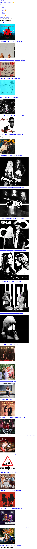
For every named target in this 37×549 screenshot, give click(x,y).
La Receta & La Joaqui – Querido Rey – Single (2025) (10, 490)
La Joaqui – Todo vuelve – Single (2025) (8, 381)
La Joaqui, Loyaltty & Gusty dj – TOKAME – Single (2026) (12, 187)
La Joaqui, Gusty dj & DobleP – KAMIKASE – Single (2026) (12, 218)
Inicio (3, 7)
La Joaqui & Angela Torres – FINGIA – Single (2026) (10, 281)
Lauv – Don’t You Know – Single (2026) (9, 97)
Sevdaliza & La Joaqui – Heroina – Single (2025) (9, 472)
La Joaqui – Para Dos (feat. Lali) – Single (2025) (9, 454)
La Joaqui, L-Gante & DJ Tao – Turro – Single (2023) (10, 545)
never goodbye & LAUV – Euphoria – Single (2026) (12, 60)
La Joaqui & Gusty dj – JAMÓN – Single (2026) (9, 344)
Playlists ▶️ (4, 10)
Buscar (1, 18)
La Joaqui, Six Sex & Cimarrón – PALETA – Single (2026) (11, 313)
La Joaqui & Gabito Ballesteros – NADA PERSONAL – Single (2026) (14, 362)
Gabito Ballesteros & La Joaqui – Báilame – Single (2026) (11, 155)
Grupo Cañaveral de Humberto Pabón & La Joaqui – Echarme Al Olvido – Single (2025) (17, 435)
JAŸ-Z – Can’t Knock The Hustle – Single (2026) (12, 134)
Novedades (3, 13)
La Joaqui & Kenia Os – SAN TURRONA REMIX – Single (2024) (13, 508)
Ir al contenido (2, 0)
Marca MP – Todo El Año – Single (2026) (10, 78)
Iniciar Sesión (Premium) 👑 (7, 2)
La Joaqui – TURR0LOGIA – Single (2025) (8, 399)
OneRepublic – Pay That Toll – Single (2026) (11, 41)
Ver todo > (2, 22)
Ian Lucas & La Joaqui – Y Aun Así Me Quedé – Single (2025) (12, 417)
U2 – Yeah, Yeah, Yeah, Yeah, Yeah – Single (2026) (12, 115)
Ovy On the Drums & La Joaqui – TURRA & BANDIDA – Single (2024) (14, 527)
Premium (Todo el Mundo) (6, 9)
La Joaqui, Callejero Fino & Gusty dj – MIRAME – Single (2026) (13, 250)
